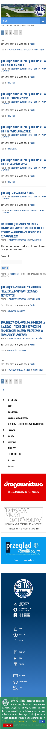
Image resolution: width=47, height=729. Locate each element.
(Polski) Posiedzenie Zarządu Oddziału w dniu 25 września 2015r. (23, 162)
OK (42, 721)
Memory (11, 466)
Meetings (11, 83)
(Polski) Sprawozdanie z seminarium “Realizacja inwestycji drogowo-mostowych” (21, 291)
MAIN (5, 20)
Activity (11, 435)
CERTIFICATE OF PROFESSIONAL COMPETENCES (26, 423)
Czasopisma (24, 211)
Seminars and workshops (18, 417)
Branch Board (13, 399)
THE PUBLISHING (14, 454)
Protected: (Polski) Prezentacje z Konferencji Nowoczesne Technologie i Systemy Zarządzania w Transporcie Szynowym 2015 (22, 230)
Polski (32, 43)
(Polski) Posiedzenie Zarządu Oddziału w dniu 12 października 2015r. (23, 129)
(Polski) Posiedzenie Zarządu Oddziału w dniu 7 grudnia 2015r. (23, 63)
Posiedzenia (12, 149)
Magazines (12, 441)
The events (12, 429)
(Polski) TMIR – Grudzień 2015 (17, 193)
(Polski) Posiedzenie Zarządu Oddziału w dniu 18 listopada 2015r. (23, 96)
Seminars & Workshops (16, 311)
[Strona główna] (3, 390)
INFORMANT (13, 447)
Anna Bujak (36, 299)
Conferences (13, 411)
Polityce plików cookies (13, 721)
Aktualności (14, 211)
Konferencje (14, 274)
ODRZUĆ (8, 725)
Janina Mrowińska (37, 338)
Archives (11, 460)
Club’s (10, 405)
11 (16, 32)
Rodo (33, 721)
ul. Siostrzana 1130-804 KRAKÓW (25, 609)
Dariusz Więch (39, 50)
